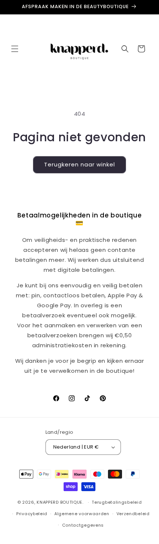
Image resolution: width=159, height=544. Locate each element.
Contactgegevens (83, 525)
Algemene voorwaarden (81, 514)
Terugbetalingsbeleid (117, 502)
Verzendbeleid (133, 514)
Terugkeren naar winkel (79, 164)
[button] (15, 49)
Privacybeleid (31, 514)
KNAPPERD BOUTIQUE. (60, 502)
